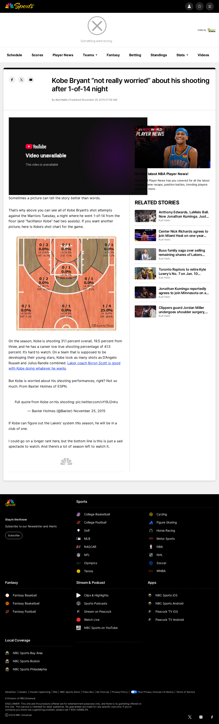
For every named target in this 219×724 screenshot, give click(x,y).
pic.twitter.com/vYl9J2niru (97, 402)
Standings (159, 55)
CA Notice (168, 691)
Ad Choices (102, 691)
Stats (180, 55)
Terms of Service (185, 691)
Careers (22, 691)
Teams (88, 55)
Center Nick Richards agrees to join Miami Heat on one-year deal (183, 233)
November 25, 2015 (89, 411)
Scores (37, 55)
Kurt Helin (61, 99)
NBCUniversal (28, 698)
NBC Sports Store (70, 691)
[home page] (19, 6)
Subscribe (14, 535)
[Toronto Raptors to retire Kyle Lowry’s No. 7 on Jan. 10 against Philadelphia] (145, 273)
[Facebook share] (12, 79)
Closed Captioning (40, 691)
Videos (203, 55)
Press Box (88, 691)
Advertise (10, 691)
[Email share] (30, 79)
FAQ (55, 691)
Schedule (14, 55)
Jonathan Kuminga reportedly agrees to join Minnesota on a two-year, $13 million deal (182, 290)
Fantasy (113, 55)
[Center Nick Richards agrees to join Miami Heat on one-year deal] (145, 235)
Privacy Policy (120, 691)
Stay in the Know (16, 519)
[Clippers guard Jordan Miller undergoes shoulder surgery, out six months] (145, 311)
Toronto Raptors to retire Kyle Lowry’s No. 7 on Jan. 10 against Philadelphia (182, 271)
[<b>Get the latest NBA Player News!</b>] (172, 147)
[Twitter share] (21, 79)
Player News (63, 55)
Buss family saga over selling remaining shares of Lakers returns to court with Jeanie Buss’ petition (182, 252)
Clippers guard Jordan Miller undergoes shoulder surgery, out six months (182, 309)
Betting (135, 55)
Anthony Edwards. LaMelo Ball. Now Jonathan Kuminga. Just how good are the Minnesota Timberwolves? (184, 214)
